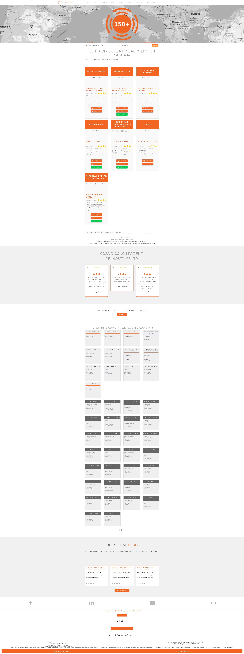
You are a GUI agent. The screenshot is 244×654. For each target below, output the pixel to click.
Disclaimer (180, 642)
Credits (193, 642)
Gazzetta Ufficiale (229, 647)
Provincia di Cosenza (89, 233)
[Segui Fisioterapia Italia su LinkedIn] (91, 603)
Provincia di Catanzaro (90, 235)
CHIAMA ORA (97, 107)
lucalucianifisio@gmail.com (193, 643)
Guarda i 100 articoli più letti (122, 628)
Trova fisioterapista (182, 651)
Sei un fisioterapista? (61, 651)
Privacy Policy (185, 642)
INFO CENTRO (97, 111)
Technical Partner (199, 642)
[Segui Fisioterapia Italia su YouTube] (152, 603)
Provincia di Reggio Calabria (110, 233)
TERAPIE (128, 2)
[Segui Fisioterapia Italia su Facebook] (30, 603)
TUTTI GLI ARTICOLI (122, 590)
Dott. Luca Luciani (181, 643)
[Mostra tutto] (126, 621)
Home (91, 59)
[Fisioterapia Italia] (65, 3)
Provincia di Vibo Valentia (148, 233)
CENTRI (105, 2)
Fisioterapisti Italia (99, 59)
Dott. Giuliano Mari (182, 644)
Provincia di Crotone (128, 233)
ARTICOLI (96, 2)
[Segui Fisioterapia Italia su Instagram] (213, 603)
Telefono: (87, 339)
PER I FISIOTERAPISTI (152, 2)
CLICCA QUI (122, 314)
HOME (88, 2)
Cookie (190, 642)
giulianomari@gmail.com (194, 644)
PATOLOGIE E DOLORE (116, 2)
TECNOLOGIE (138, 2)
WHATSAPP (122, 114)
